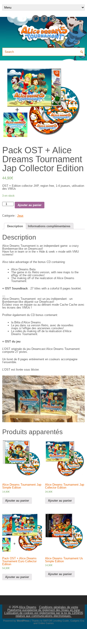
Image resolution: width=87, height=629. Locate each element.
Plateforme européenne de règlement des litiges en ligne (43, 610)
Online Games (46, 623)
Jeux (20, 215)
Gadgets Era (77, 620)
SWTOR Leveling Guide (56, 620)
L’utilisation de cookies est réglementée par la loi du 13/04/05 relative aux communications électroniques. (43, 614)
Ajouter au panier (29, 205)
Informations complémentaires (49, 226)
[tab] (15, 226)
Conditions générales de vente (58, 607)
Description (15, 226)
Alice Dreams (27, 607)
